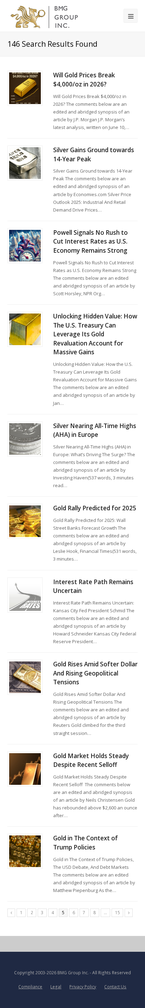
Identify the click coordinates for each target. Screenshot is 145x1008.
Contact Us (115, 987)
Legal (55, 987)
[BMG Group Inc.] (44, 16)
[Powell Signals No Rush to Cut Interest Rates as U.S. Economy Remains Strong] (25, 245)
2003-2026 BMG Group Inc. (62, 973)
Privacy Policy (82, 987)
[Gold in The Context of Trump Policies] (25, 851)
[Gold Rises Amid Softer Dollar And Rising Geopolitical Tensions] (25, 677)
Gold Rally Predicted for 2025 (94, 508)
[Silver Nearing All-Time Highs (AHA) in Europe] (25, 439)
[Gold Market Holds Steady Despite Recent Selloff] (25, 769)
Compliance (30, 987)
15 (117, 913)
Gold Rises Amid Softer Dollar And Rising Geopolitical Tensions (95, 673)
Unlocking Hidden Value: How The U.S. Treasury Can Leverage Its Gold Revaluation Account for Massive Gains (95, 334)
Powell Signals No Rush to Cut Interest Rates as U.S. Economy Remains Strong (90, 241)
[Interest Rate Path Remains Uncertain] (25, 595)
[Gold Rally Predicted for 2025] (25, 521)
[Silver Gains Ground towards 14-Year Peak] (25, 163)
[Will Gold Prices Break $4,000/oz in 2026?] (25, 88)
